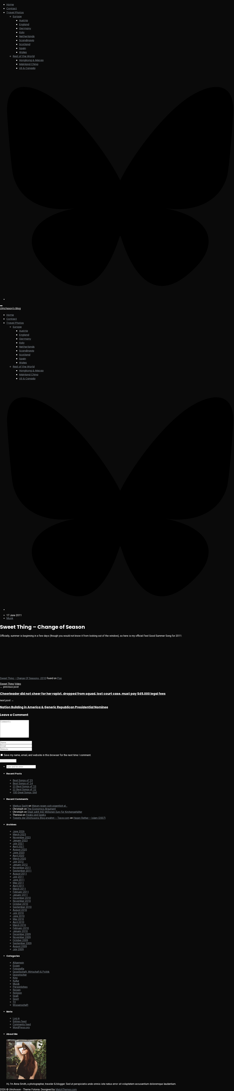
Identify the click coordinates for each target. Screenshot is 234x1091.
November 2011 (22, 867)
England (24, 24)
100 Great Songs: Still (25, 792)
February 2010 (21, 928)
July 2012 (18, 861)
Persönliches (20, 986)
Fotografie (18, 968)
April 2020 (18, 855)
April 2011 (18, 885)
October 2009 (20, 940)
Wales (23, 52)
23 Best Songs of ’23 (24, 786)
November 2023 (22, 837)
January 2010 (20, 931)
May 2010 (18, 919)
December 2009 (22, 934)
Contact (11, 8)
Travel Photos (15, 12)
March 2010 (19, 925)
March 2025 (19, 834)
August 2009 (20, 946)
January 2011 (20, 894)
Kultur (16, 980)
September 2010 (22, 907)
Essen (16, 965)
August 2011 (20, 873)
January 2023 (20, 840)
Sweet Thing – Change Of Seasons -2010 (23, 678)
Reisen (17, 989)
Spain (22, 48)
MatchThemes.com (66, 1089)
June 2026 (19, 831)
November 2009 (22, 937)
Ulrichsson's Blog (10, 308)
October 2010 (20, 904)
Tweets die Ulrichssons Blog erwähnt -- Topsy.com (41, 817)
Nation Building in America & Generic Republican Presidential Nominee (54, 707)
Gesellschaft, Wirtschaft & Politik (31, 971)
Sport (16, 998)
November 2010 (22, 900)
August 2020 (20, 849)
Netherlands (27, 36)
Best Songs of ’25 (23, 780)
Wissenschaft (20, 1005)
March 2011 (19, 888)
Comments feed (22, 1024)
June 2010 (19, 916)
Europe (17, 16)
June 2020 (19, 852)
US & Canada (27, 68)
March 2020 (19, 858)
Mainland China (28, 64)
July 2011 (18, 876)
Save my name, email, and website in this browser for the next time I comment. (47, 755)
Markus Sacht (20, 805)
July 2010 (18, 913)
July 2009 (18, 949)
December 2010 (22, 897)
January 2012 (20, 864)
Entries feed (19, 1021)
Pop (59, 678)
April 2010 (18, 922)
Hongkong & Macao (31, 60)
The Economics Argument (41, 808)
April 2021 (18, 846)
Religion (17, 992)
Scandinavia (26, 40)
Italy (22, 32)
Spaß (15, 995)
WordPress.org (21, 1027)
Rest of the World (24, 56)
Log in (16, 1018)
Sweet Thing (7, 683)
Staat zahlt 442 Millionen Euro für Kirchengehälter (54, 811)
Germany (25, 28)
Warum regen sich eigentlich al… (49, 805)
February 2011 (21, 891)
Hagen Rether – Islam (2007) (89, 817)
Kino (15, 977)
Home (10, 4)
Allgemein (18, 962)
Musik (9, 618)
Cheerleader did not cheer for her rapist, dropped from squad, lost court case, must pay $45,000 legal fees (83, 694)
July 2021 (18, 843)
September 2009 (22, 943)
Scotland (24, 44)
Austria (23, 20)
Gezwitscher (20, 974)
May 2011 (18, 882)
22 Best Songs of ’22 (24, 789)
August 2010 (20, 910)
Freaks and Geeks (36, 814)
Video (17, 683)
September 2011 (22, 870)
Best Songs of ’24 (23, 783)
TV (14, 1002)
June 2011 (19, 879)
